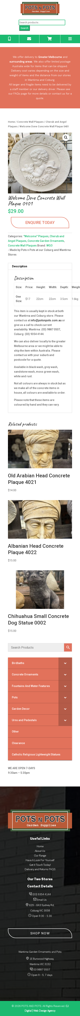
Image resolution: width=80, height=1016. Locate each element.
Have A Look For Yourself (40, 860)
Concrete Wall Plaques (30, 121)
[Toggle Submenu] (65, 663)
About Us (40, 851)
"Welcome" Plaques (36, 236)
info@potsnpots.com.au (46, 320)
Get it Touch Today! (40, 865)
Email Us (42, 900)
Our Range (40, 855)
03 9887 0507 (41, 969)
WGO (49, 245)
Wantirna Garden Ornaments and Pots (40, 952)
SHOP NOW (40, 933)
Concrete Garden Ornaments (46, 240)
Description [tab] (19, 266)
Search (24, 28)
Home (11, 121)
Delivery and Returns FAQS (40, 869)
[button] (65, 137)
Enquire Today (40, 222)
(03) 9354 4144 (42, 894)
